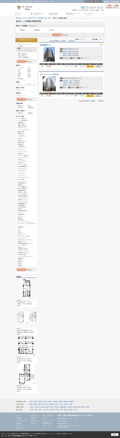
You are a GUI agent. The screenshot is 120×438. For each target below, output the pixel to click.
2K (19, 71)
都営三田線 (81, 407)
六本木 (47, 404)
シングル (45, 418)
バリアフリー (22, 137)
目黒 (39, 404)
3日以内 (20, 107)
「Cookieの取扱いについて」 (19, 435)
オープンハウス (23, 151)
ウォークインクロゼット (25, 221)
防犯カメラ (22, 247)
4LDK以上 (21, 78)
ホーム (18, 415)
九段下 (52, 30)
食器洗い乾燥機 (23, 196)
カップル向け (22, 161)
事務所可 (21, 133)
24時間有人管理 (23, 249)
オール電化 (22, 179)
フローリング (22, 168)
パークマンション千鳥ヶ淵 (49, 74)
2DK (29, 71)
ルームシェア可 (23, 157)
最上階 (20, 262)
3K (29, 73)
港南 (35, 404)
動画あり (30, 113)
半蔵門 (71, 83)
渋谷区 (35, 401)
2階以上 (21, 260)
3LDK (29, 75)
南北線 (42, 407)
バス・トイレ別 (23, 201)
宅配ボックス (22, 241)
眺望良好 (21, 144)
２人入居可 (22, 135)
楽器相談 (21, 122)
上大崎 (60, 404)
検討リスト (34, 423)
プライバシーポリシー (22, 420)
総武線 (65, 53)
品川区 (45, 401)
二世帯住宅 (22, 146)
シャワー (21, 212)
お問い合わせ (35, 415)
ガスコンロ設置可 (23, 155)
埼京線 (87, 407)
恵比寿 (52, 409)
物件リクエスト (35, 420)
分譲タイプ (22, 140)
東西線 (65, 51)
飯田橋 (37, 30)
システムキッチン (23, 198)
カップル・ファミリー (49, 420)
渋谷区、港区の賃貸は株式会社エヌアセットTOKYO (75, 415)
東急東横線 (63, 407)
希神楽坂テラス (46, 45)
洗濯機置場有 (22, 190)
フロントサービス (23, 251)
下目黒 (65, 404)
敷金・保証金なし (23, 53)
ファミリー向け (23, 164)
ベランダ (21, 174)
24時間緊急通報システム (25, 243)
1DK (19, 69)
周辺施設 (33, 418)
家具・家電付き (23, 188)
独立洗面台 (22, 214)
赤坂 (56, 404)
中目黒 (57, 409)
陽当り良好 (22, 124)
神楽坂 (23, 30)
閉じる (115, 434)
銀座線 (75, 407)
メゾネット (22, 172)
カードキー (22, 150)
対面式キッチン (23, 199)
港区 (31, 401)
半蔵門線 (65, 81)
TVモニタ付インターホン (25, 240)
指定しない (21, 105)
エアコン (21, 216)
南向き (20, 264)
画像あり (20, 113)
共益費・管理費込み (23, 57)
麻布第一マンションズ (23, 300)
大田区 (49, 401)
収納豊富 (21, 227)
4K (19, 77)
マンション (28, 44)
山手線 (31, 407)
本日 (29, 105)
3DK (19, 75)
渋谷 (48, 409)
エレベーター (22, 181)
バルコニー (22, 175)
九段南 (73, 78)
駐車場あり (22, 258)
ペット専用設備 (23, 120)
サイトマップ (20, 425)
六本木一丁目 (41, 409)
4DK (29, 77)
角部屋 (20, 265)
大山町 (70, 404)
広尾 (43, 404)
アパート (20, 44)
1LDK (29, 69)
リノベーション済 (23, 129)
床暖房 (20, 218)
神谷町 (65, 409)
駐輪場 (20, 185)
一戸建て (20, 46)
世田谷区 (66, 401)
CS (19, 229)
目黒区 (40, 401)
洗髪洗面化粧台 (23, 210)
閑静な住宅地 (22, 126)
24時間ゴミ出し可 (24, 252)
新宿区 (68, 49)
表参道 (70, 409)
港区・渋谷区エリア (48, 415)
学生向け (21, 159)
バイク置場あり (23, 186)
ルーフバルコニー (23, 177)
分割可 (20, 139)
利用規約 (18, 423)
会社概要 (18, 418)
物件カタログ (20, 428)
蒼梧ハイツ (20, 328)
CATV (20, 232)
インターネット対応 (24, 236)
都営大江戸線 (49, 407)
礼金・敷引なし (22, 55)
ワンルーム (21, 67)
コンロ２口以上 (23, 194)
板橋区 (71, 401)
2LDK (19, 73)
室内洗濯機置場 (23, 166)
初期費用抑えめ (47, 423)
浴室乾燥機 (22, 205)
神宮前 (52, 404)
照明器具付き (22, 183)
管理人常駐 (22, 142)
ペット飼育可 (22, 118)
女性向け (21, 163)
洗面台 (20, 209)
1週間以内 (31, 107)
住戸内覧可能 (22, 254)
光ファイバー (22, 234)
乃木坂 (75, 409)
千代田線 (56, 407)
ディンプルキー (23, 245)
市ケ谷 (69, 85)
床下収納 (21, 220)
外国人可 (21, 153)
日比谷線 (36, 407)
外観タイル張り (23, 192)
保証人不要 (22, 131)
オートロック (22, 238)
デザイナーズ (22, 127)
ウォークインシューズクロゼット (26, 224)
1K (29, 67)
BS (19, 230)
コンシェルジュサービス (25, 256)
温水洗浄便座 (22, 207)
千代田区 (69, 78)
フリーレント (22, 148)
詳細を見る (90, 66)
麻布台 (31, 404)
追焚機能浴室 (22, 203)
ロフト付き (22, 170)
